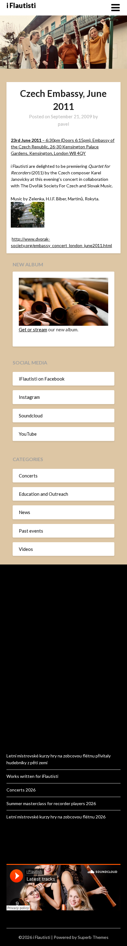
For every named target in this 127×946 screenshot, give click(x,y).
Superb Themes (93, 937)
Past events (31, 531)
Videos (26, 549)
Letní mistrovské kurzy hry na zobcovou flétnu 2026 (55, 816)
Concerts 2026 (20, 789)
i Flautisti (21, 5)
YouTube (28, 434)
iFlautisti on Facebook (41, 378)
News (24, 512)
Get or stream (33, 329)
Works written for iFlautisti (32, 776)
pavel (63, 124)
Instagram (29, 397)
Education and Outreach (43, 494)
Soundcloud (31, 415)
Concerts (28, 475)
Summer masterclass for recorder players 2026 (51, 803)
